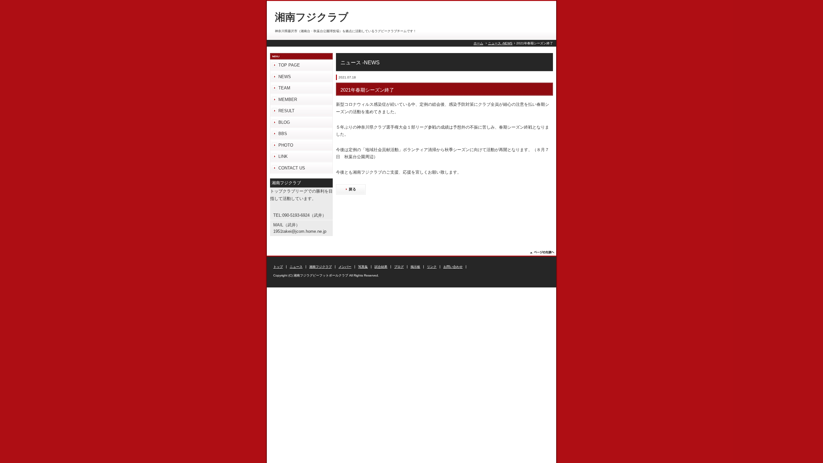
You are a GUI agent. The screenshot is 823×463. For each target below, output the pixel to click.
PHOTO (285, 145)
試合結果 (381, 266)
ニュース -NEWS (500, 43)
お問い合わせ (453, 266)
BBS (282, 133)
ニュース (296, 266)
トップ (278, 266)
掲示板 (415, 266)
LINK (283, 156)
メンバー (345, 266)
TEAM (284, 88)
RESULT (286, 110)
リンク (432, 266)
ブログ (399, 266)
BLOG (284, 122)
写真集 (363, 266)
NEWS (284, 76)
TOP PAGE (289, 65)
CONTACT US (291, 168)
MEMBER (287, 99)
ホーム (478, 43)
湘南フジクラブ (320, 266)
